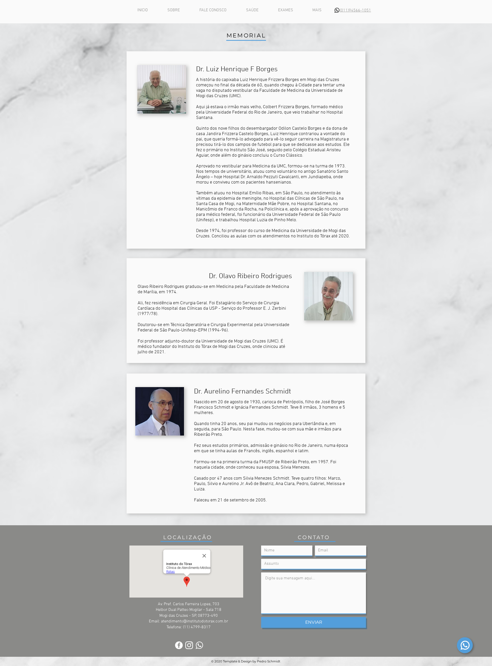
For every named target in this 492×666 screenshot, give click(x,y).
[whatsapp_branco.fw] (199, 645)
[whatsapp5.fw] (337, 10)
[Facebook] (179, 645)
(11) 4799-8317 (197, 627)
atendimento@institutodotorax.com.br (194, 621)
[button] (317, 10)
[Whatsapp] (465, 645)
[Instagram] (189, 645)
